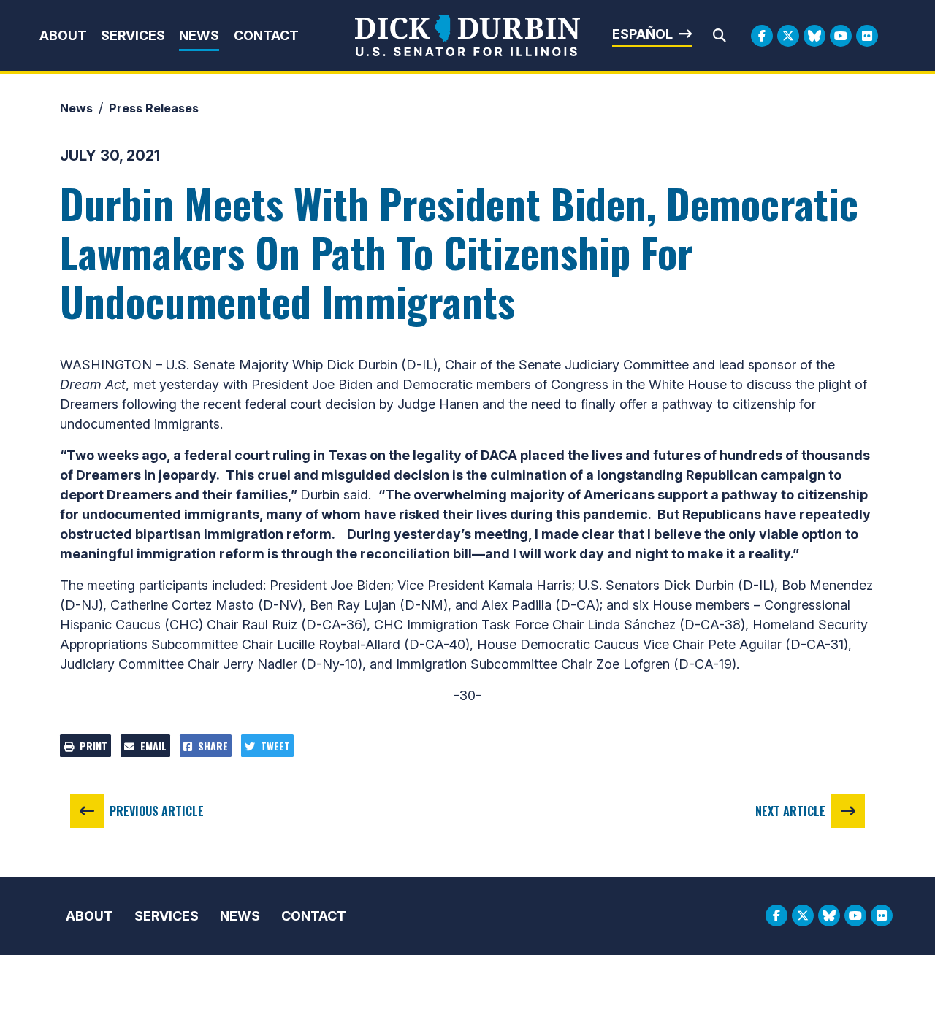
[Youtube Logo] (841, 36)
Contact (266, 35)
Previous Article (157, 811)
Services (133, 35)
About (63, 35)
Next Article (790, 811)
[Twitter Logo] (788, 36)
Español (642, 34)
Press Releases (154, 108)
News (199, 35)
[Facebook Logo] (762, 36)
